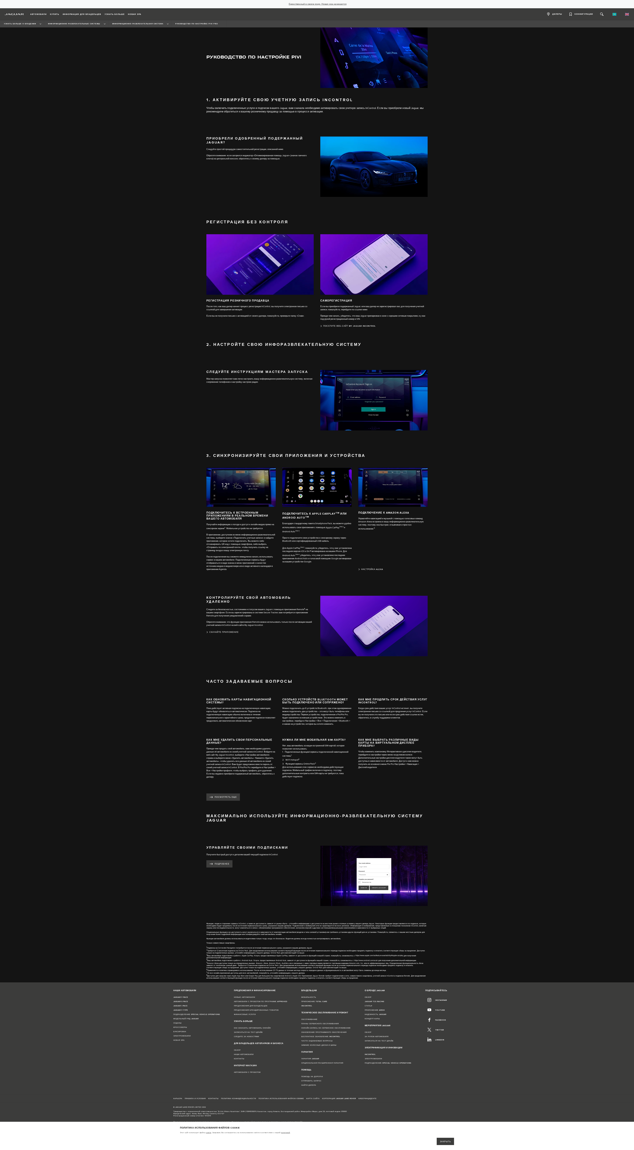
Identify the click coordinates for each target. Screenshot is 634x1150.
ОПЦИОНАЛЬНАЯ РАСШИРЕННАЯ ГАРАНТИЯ (322, 1063)
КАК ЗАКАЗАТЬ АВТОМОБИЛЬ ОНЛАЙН (252, 1028)
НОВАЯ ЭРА (179, 1040)
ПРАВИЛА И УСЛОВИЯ (195, 1099)
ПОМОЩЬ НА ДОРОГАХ (312, 1077)
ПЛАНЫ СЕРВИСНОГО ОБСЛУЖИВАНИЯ (320, 1024)
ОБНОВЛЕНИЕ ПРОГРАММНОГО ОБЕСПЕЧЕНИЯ (324, 1032)
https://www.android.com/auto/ (366, 960)
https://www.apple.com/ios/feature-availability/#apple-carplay (379, 955)
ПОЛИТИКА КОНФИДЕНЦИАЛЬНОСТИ (238, 1099)
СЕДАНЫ (177, 1023)
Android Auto (288, 531)
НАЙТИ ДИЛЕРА (308, 1085)
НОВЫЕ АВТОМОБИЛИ (244, 997)
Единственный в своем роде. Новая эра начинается (318, 4)
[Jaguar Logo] (14, 14)
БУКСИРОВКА (179, 1032)
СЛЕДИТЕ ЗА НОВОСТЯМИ (246, 1037)
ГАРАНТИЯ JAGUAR (310, 1059)
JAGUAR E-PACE (180, 1002)
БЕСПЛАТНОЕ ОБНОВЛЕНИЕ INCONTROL (320, 1037)
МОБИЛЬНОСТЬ (308, 997)
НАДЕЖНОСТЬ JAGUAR (375, 1014)
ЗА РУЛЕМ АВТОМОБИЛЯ (376, 1037)
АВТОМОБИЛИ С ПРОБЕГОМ (247, 1072)
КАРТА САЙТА (313, 1099)
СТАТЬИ (368, 1006)
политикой (285, 1133)
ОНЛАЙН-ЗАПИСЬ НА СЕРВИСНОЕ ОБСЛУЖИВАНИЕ (326, 1028)
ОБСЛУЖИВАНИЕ (309, 1019)
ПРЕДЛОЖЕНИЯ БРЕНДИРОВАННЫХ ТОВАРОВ (256, 1010)
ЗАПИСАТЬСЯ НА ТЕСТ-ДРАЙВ (248, 1032)
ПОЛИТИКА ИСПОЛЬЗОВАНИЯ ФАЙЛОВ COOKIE (281, 1099)
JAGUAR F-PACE (180, 997)
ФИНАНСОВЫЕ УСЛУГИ (245, 1014)
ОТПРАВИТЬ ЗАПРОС (311, 1081)
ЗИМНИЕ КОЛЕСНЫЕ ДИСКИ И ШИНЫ (318, 1045)
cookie (208, 1133)
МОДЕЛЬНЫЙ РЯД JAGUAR (186, 1019)
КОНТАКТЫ (239, 1059)
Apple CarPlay (332, 527)
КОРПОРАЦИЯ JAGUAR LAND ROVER (339, 1099)
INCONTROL (306, 1006)
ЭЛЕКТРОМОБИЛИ (182, 1036)
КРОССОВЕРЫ (180, 1027)
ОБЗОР (237, 1050)
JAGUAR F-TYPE (180, 1010)
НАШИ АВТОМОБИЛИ (244, 1054)
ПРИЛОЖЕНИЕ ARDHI (375, 1010)
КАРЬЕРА (177, 1099)
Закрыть (445, 1141)
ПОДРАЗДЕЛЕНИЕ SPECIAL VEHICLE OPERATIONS (196, 1014)
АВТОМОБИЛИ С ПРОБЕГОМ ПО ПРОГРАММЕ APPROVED (260, 1002)
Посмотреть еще (226, 797)
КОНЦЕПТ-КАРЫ (372, 1019)
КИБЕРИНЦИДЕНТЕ (367, 1099)
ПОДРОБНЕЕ (222, 864)
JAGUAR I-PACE (180, 1006)
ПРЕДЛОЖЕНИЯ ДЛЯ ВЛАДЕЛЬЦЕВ (250, 1006)
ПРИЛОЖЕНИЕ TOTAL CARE (314, 1002)
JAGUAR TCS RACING (374, 1002)
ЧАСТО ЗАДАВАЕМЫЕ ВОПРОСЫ (317, 1041)
